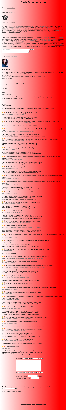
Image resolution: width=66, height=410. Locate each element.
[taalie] (5, 67)
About (45, 404)
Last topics (29, 404)
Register (40, 376)
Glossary (33, 404)
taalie (3, 56)
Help (37, 404)
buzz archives (11, 8)
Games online (23, 404)
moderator (5, 12)
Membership (40, 404)
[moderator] (5, 20)
